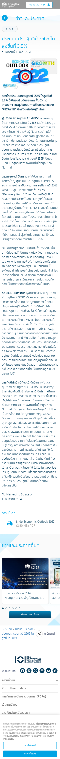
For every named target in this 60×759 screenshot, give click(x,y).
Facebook (22, 670)
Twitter (35, 670)
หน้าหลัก (7, 629)
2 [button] (6, 608)
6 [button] (19, 608)
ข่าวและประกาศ (24, 629)
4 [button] (13, 608)
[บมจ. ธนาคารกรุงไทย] (10, 4)
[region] (30, 737)
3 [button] (9, 608)
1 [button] (3, 608)
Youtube (48, 670)
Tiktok (55, 670)
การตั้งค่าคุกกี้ (30, 745)
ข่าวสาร (9, 29)
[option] (25, 581)
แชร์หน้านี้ (49, 634)
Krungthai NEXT (37, 4)
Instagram (42, 670)
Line (29, 670)
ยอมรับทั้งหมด (30, 753)
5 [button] (16, 608)
